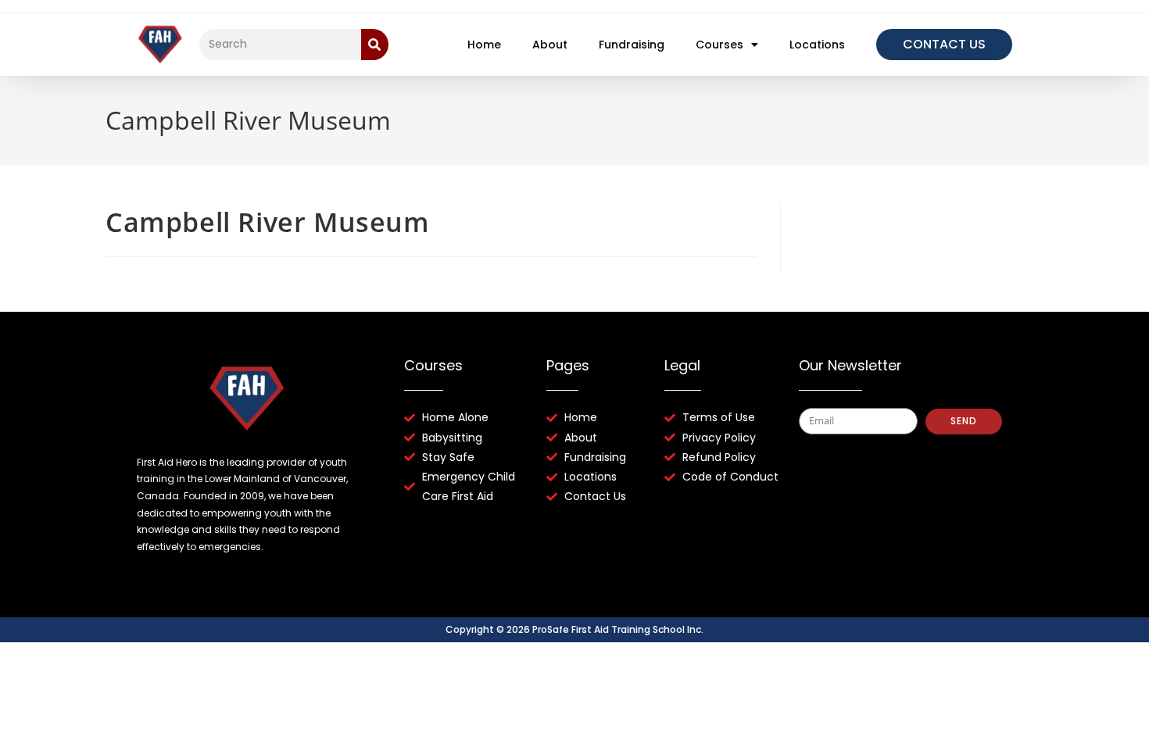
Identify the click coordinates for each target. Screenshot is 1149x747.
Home (484, 44)
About (549, 44)
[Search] (374, 44)
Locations (817, 44)
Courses (719, 44)
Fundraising (631, 44)
